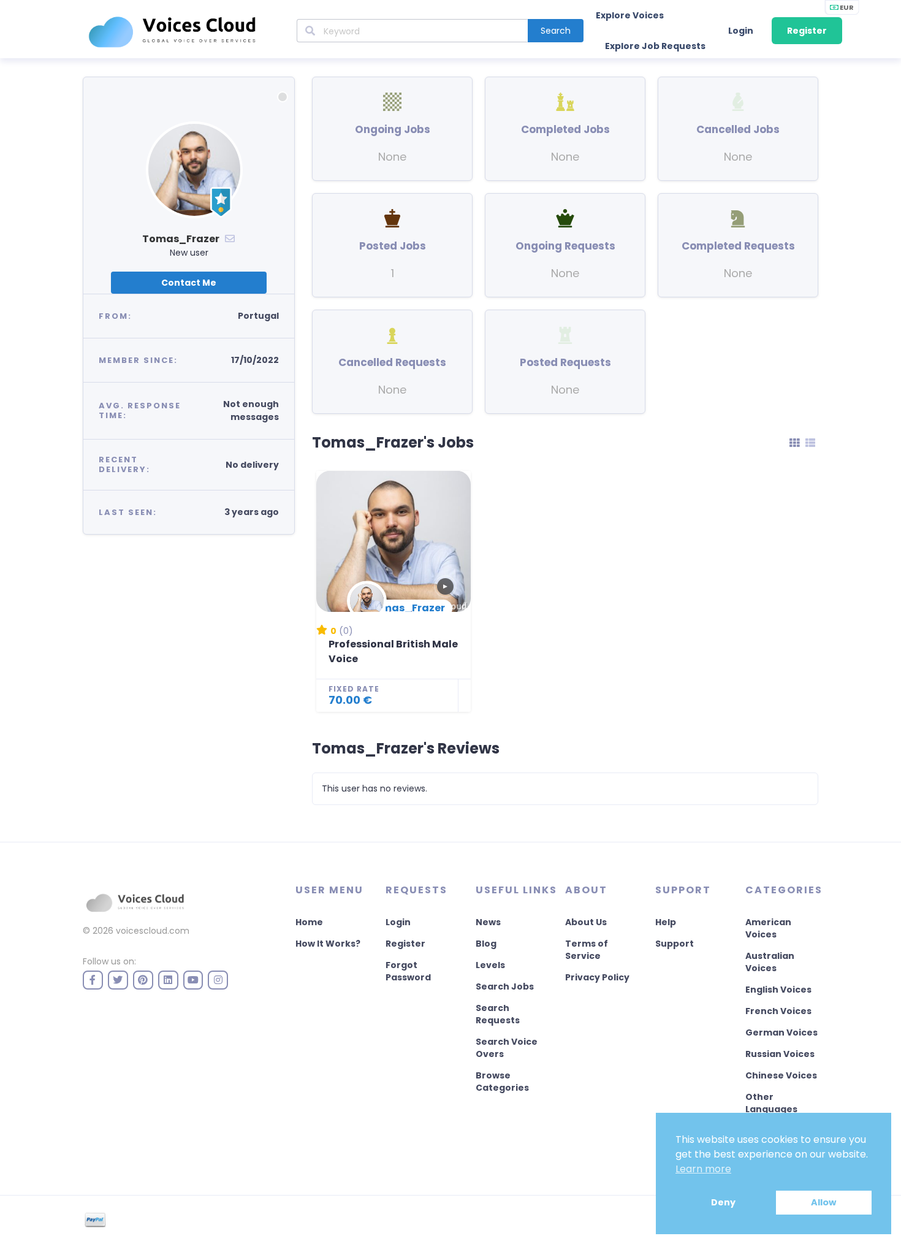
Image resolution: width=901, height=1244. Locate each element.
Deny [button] (723, 1202)
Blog (486, 943)
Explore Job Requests (655, 46)
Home (309, 922)
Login (740, 31)
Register (807, 31)
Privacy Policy (597, 977)
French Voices (778, 1011)
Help (665, 922)
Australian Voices (769, 962)
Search (556, 31)
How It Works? (327, 943)
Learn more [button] (703, 1169)
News (488, 922)
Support (674, 943)
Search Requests (498, 1014)
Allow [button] (823, 1202)
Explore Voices (630, 15)
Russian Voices (780, 1054)
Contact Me (188, 283)
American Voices (768, 928)
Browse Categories (502, 1081)
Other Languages (771, 1103)
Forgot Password (408, 971)
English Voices (778, 989)
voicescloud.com (152, 931)
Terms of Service (586, 949)
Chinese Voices (781, 1075)
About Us (586, 922)
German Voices (781, 1032)
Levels (490, 965)
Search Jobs (505, 986)
